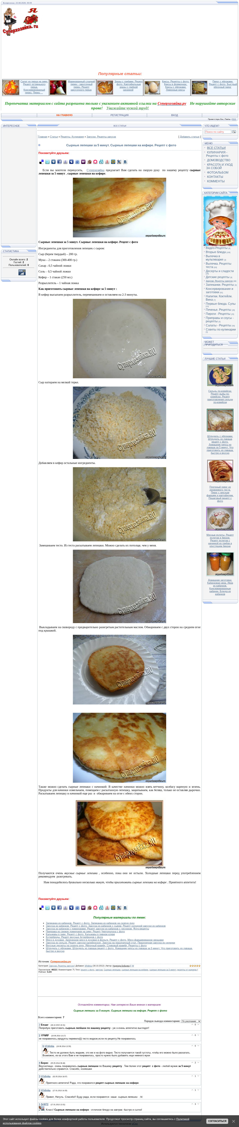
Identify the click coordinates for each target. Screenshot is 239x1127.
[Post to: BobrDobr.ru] (89, 161)
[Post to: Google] (65, 161)
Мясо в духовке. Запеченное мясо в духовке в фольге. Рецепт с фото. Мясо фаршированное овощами (105, 940)
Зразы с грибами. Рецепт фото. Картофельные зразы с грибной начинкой (128, 85)
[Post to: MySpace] (71, 161)
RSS (234, 119)
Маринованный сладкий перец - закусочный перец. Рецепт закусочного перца (81, 85)
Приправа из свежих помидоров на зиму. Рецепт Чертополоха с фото (85, 931)
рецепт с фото (87, 970)
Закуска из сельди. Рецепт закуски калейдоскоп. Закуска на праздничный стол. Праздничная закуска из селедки (110, 942)
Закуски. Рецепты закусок (101, 136)
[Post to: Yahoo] (83, 161)
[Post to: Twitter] (47, 161)
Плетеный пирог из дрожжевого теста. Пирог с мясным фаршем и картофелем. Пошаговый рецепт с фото (220, 494)
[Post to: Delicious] (41, 161)
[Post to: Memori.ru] (95, 161)
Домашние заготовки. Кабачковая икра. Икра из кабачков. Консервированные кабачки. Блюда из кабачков (220, 587)
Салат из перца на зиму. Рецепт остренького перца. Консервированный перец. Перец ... (34, 87)
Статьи (54, 136)
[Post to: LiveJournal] (119, 161)
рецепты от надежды (187, 970)
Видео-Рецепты (217, 248)
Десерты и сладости (220, 271)
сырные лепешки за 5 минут (162, 970)
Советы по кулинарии (221, 329)
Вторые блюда (216, 252)
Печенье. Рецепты (218, 309)
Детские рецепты (217, 277)
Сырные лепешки (112, 970)
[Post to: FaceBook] (59, 161)
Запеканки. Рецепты (220, 284)
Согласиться (217, 1121)
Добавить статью (189, 136)
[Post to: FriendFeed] (77, 161)
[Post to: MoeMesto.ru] (101, 161)
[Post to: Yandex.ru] (107, 161)
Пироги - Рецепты (218, 313)
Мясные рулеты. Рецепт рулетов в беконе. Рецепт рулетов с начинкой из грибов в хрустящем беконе (220, 541)
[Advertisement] (120, 54)
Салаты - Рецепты (218, 325)
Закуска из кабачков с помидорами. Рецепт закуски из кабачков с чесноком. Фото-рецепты (97, 928)
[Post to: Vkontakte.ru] (125, 161)
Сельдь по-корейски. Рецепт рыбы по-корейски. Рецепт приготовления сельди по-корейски (220, 397)
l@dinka (88, 966)
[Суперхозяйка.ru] (22, 10)
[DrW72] (42, 1109)
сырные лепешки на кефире (135, 970)
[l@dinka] (46, 1052)
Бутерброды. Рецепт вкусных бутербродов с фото (74, 937)
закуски (99, 970)
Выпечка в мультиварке (214, 258)
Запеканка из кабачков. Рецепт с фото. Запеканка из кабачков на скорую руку (90, 923)
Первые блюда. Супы (221, 303)
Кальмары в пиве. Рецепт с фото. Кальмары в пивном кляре (80, 934)
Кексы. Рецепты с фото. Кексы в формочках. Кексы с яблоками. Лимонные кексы (175, 85)
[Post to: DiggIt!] (53, 161)
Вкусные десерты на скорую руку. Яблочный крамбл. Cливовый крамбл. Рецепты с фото (96, 945)
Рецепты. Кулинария (72, 136)
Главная (42, 136)
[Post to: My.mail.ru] (113, 161)
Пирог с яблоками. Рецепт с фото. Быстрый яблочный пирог (223, 84)
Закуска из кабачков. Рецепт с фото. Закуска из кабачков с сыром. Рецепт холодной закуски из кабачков (106, 926)
